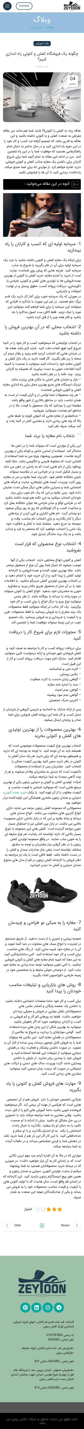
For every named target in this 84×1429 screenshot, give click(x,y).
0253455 (24, 6)
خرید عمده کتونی (15, 792)
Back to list (42, 1225)
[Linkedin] (36, 1307)
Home (50, 27)
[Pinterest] (25, 1307)
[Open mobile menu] (7, 6)
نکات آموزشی (37, 27)
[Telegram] (59, 1307)
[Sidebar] (79, 434)
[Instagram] (48, 1307)
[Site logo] (72, 6)
